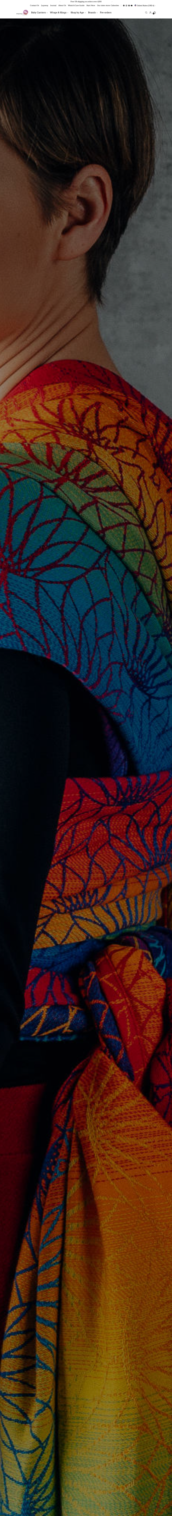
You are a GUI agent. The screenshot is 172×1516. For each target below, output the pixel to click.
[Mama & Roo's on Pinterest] (129, 5)
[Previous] (60, 1)
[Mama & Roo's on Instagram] (126, 5)
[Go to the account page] (150, 13)
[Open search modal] (146, 13)
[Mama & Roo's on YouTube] (131, 5)
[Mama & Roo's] (22, 12)
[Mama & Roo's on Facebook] (124, 5)
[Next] (112, 1)
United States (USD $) (145, 6)
